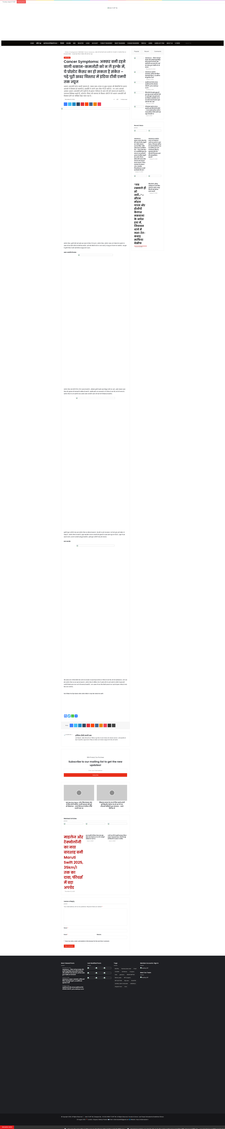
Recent (146, 51)
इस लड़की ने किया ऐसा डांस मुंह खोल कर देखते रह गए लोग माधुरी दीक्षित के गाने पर (95, 837)
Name (66, 928)
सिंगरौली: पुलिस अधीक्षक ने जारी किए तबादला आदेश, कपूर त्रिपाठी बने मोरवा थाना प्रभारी (154, 187)
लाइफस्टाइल (80, 52)
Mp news (126, 980)
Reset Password (120, 43)
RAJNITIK (133, 980)
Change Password (133, 43)
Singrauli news (118, 986)
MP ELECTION (118, 980)
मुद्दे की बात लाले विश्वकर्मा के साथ (50, 43)
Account (95, 43)
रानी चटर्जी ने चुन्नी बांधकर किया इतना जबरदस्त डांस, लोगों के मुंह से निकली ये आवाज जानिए (117, 837)
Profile (143, 43)
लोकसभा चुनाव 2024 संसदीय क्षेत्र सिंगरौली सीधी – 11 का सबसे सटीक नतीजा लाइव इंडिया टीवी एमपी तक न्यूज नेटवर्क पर (153, 110)
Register (80, 43)
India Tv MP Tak (89, 1116)
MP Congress (127, 977)
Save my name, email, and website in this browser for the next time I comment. (87, 941)
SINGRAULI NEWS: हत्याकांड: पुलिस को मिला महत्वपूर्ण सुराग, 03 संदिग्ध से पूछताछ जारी (152, 74)
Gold (116, 974)
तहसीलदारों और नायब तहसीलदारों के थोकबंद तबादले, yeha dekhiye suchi (151, 85)
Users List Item (159, 43)
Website (99, 934)
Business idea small (126, 968)
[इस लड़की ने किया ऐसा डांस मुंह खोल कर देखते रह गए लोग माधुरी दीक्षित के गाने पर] (95, 828)
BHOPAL (117, 968)
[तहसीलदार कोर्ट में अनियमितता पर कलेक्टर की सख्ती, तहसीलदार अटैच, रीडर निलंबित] (107, 979)
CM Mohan (124, 971)
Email (66, 934)
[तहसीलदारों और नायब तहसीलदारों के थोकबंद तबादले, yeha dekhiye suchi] (139, 84)
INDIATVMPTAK (131, 974)
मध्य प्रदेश (68, 43)
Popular (136, 51)
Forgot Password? (106, 43)
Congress (132, 971)
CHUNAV (117, 971)
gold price (122, 974)
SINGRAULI (133, 983)
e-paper (177, 43)
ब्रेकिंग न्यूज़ (38, 43)
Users (150, 43)
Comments (157, 51)
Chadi (135, 968)
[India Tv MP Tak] (112, 8)
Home (32, 43)
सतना (74, 43)
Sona (125, 986)
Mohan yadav (118, 977)
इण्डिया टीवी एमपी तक (83, 735)
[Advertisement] (112, 24)
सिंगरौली (62, 43)
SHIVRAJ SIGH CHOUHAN (121, 983)
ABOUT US (170, 43)
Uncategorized (73, 52)
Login (87, 43)
